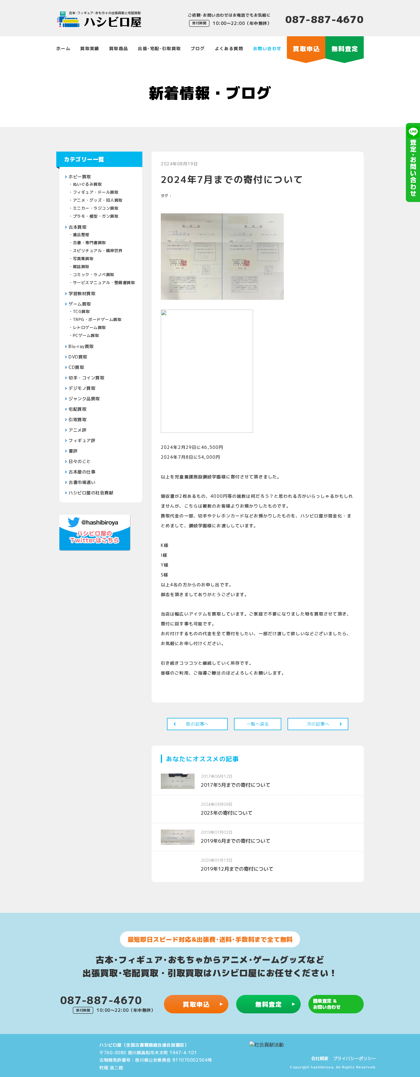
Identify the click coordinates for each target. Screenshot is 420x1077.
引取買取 (77, 419)
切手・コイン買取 (86, 378)
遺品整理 (81, 234)
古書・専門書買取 (89, 242)
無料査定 (268, 1004)
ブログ (198, 48)
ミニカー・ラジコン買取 (96, 208)
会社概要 (319, 1058)
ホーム (63, 48)
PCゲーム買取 (86, 335)
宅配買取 (77, 409)
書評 (73, 451)
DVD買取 (78, 357)
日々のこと (80, 461)
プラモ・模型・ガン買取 (96, 216)
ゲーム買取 (80, 304)
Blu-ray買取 (81, 346)
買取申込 (196, 1004)
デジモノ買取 (82, 388)
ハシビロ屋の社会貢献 (91, 493)
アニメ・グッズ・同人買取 (98, 200)
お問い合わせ (267, 48)
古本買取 (77, 227)
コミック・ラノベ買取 (93, 274)
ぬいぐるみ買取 (87, 184)
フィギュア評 (82, 440)
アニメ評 (77, 430)
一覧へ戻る (258, 724)
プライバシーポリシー (354, 1058)
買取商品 (118, 48)
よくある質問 (229, 48)
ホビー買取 (80, 177)
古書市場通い (82, 482)
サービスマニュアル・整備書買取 (104, 282)
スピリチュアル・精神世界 (98, 250)
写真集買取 (83, 258)
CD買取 (76, 367)
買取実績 (89, 48)
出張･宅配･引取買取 (159, 48)
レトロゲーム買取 (89, 327)
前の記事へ (197, 724)
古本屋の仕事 (82, 472)
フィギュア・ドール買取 (96, 192)
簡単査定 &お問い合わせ (327, 1004)
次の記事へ (318, 724)
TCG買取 (81, 311)
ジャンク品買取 (84, 399)
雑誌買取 (81, 266)
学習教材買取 (82, 293)
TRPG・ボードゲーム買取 (97, 319)
